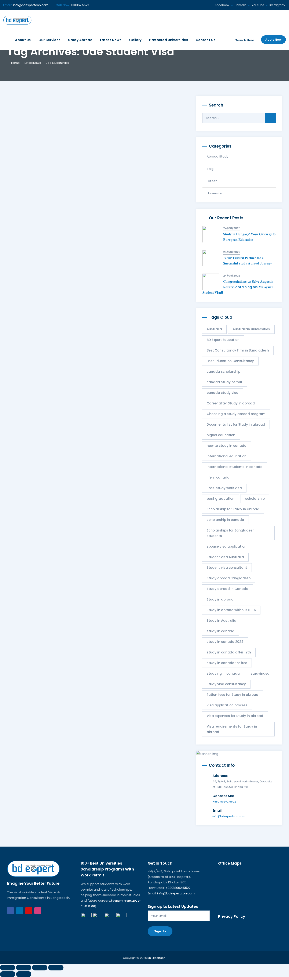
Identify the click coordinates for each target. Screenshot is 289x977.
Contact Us (205, 40)
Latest (212, 181)
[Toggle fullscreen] (23, 967)
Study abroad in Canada (227, 589)
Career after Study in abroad (231, 403)
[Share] (39, 967)
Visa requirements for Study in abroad (232, 729)
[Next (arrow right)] (23, 974)
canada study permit (224, 382)
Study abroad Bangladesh (229, 578)
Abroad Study (217, 156)
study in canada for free (227, 663)
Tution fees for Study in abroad (232, 694)
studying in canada (223, 673)
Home (15, 63)
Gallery (135, 40)
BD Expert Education (223, 340)
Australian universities (251, 329)
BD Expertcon (156, 958)
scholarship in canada (225, 520)
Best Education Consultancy (230, 361)
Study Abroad (80, 40)
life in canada (218, 477)
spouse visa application (226, 546)
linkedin (240, 5)
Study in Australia (221, 620)
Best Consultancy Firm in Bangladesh (238, 350)
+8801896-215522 (224, 802)
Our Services (50, 40)
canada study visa (222, 392)
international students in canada (235, 467)
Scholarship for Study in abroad (233, 509)
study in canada (220, 631)
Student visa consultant (227, 567)
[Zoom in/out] (7, 967)
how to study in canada (226, 445)
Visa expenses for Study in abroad (235, 716)
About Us (23, 40)
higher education (221, 435)
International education (226, 456)
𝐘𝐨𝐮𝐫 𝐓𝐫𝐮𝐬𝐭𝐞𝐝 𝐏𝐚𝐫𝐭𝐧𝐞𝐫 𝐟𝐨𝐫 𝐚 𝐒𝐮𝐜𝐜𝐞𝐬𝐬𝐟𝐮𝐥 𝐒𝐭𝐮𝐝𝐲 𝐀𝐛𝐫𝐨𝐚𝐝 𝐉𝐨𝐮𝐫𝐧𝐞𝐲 (248, 260)
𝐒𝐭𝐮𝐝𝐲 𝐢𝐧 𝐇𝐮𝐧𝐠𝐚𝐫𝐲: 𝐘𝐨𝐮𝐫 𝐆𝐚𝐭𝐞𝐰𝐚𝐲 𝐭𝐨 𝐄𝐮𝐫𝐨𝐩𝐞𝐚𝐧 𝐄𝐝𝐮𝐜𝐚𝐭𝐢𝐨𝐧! (249, 237)
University (214, 193)
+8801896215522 (177, 888)
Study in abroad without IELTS (231, 610)
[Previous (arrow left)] (7, 974)
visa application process (227, 705)
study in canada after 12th (229, 652)
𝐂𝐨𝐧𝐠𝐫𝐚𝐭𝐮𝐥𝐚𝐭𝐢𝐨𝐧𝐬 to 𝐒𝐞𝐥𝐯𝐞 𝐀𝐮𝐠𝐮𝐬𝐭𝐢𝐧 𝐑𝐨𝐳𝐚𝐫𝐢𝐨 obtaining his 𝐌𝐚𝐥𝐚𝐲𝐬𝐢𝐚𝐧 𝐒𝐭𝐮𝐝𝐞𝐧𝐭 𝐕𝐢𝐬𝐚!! (237, 287)
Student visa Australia (225, 557)
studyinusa (260, 673)
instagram (277, 5)
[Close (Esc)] (55, 967)
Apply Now (273, 39)
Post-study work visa (224, 488)
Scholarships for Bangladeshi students (231, 533)
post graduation (220, 498)
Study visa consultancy (226, 684)
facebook (222, 5)
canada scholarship (223, 371)
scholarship (255, 498)
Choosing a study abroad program (236, 414)
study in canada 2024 (225, 641)
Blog (210, 168)
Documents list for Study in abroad (236, 424)
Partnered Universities (168, 40)
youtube (258, 5)
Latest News (110, 40)
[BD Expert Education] (17, 20)
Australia (214, 329)
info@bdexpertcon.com (30, 5)
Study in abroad (220, 599)
